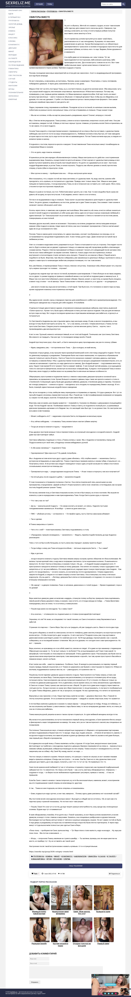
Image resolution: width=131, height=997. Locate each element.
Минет (57, 856)
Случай (11, 79)
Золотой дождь (15, 24)
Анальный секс (15, 10)
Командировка (38, 859)
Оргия (49, 859)
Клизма (11, 41)
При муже (57, 859)
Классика (12, 38)
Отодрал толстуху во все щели (82, 945)
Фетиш (11, 89)
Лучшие (39, 4)
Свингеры (92, 856)
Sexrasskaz (13, 96)
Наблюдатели (80, 856)
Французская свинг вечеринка (60, 912)
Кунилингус (67, 856)
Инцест (11, 34)
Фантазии (12, 86)
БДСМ (10, 14)
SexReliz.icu (13, 992)
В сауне (101, 856)
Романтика (13, 69)
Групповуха (52, 11)
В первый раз (14, 17)
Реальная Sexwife (39, 944)
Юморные (12, 99)
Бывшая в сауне (103, 911)
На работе (12, 58)
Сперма (67, 859)
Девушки (12, 48)
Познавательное (15, 92)
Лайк (36, 874)
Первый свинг (103, 944)
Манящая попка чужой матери (39, 912)
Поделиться (115, 874)
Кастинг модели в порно (60, 945)
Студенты (12, 82)
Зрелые (11, 27)
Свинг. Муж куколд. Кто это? (81, 912)
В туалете (111, 856)
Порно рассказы (38, 11)
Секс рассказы (15, 75)
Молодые (12, 55)
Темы (49, 4)
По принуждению (16, 65)
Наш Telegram (75, 866)
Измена (49, 856)
